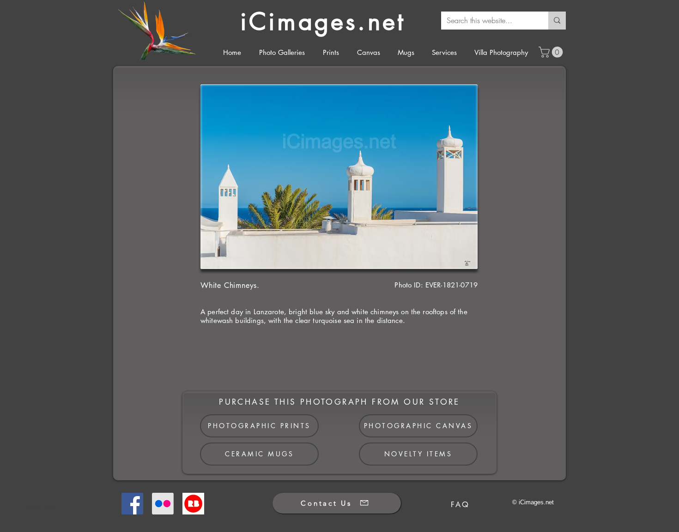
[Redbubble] (193, 503)
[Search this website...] (557, 21)
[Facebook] (132, 503)
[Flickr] (163, 503)
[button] (552, 52)
